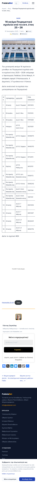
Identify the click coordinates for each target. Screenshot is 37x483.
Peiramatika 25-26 (8, 302)
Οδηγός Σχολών (7, 417)
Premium (5, 451)
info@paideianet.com (9, 405)
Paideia (7, 3)
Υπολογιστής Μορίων (9, 414)
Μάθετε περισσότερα (8, 474)
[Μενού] (33, 3)
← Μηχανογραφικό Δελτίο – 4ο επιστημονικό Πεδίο (11, 378)
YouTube (5, 455)
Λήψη (18, 302)
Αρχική (4, 8)
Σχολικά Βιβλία (7, 428)
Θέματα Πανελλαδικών (10, 424)
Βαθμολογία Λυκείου (9, 435)
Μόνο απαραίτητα (10, 479)
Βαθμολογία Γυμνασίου (9, 431)
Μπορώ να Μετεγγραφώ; (10, 438)
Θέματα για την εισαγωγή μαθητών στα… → (26, 378)
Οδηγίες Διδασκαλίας (9, 441)
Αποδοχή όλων (27, 479)
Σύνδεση (25, 3)
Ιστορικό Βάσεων (8, 421)
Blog (9, 8)
